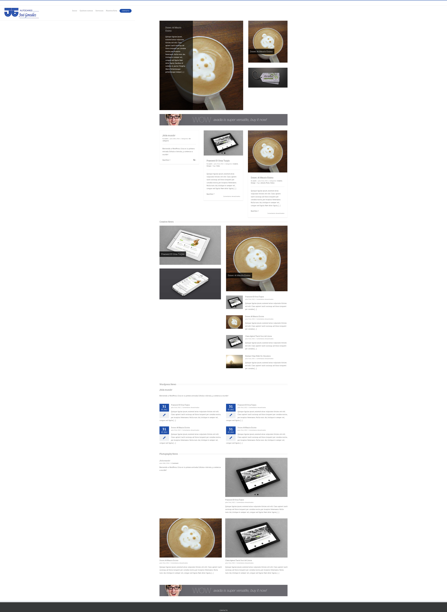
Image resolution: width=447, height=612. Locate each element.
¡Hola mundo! (169, 135)
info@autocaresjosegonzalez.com (181, 3)
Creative (235, 164)
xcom (166, 138)
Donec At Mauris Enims (261, 51)
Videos (272, 183)
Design (209, 166)
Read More (166, 160)
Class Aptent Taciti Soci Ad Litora (258, 336)
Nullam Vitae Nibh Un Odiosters (258, 356)
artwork (263, 183)
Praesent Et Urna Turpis (218, 160)
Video (218, 166)
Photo (268, 183)
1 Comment (174, 463)
